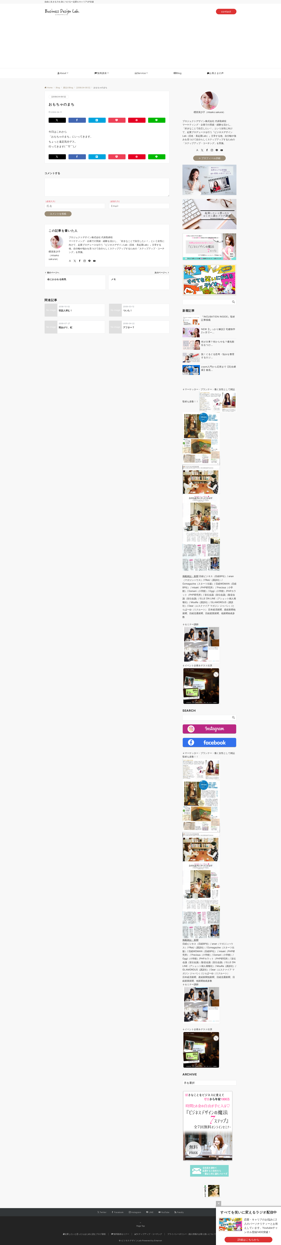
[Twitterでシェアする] (57, 120)
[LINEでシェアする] (156, 120)
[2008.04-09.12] (58, 97)
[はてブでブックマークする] (97, 120)
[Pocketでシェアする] (117, 120)
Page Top (140, 1226)
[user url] (197, 150)
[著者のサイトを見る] (70, 261)
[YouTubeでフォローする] (94, 261)
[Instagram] (212, 150)
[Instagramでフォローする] (84, 261)
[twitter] (202, 150)
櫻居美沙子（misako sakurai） (54, 255)
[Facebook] (207, 150)
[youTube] (222, 150)
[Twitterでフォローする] (75, 261)
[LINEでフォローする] (89, 261)
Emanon (158, 1240)
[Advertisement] (140, 43)
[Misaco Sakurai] (199, 1190)
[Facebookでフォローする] (80, 261)
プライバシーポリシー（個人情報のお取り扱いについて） (192, 1234)
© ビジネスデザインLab (130, 1240)
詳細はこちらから (248, 1239)
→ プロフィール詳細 (209, 158)
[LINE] (217, 150)
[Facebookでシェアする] (77, 120)
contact (226, 11)
